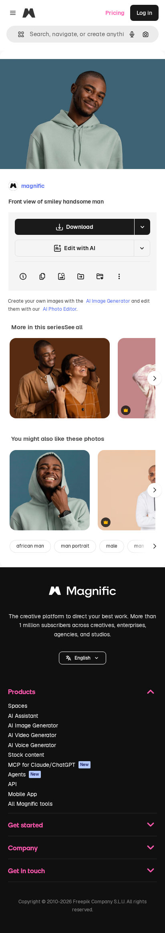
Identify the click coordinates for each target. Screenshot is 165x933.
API (12, 784)
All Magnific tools (30, 803)
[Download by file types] (142, 227)
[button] (82, 658)
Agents (23, 774)
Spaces (17, 705)
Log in (144, 12)
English (82, 658)
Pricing (115, 12)
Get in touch (26, 870)
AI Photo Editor (59, 309)
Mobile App (22, 794)
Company (23, 847)
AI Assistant (23, 715)
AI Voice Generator (32, 745)
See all (73, 327)
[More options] (119, 276)
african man (30, 546)
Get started (25, 825)
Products (21, 691)
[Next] (154, 378)
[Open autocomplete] (18, 34)
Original (51, 69)
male (111, 546)
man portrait (75, 546)
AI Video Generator (32, 735)
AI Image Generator (108, 301)
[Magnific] (82, 593)
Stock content (26, 754)
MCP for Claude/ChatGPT (48, 764)
